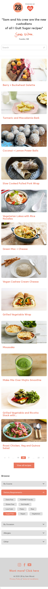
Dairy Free (9, 500)
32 (39, 458)
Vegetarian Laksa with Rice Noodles (19, 217)
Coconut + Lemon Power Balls (20, 150)
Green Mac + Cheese (15, 248)
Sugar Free (10, 514)
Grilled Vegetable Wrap (17, 314)
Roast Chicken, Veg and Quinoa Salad (21, 447)
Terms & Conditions (30, 579)
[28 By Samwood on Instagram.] (19, 566)
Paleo (22, 509)
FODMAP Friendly (26, 500)
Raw (32, 509)
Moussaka (8, 347)
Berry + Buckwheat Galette (19, 85)
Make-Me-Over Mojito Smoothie (22, 380)
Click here (32, 570)
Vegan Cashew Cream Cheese (21, 281)
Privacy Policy (15, 579)
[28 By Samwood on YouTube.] (29, 566)
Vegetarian (36, 514)
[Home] (24, 7)
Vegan (22, 514)
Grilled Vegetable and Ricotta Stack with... (21, 414)
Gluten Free (10, 504)
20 (23, 458)
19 (18, 458)
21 (28, 458)
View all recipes (24, 465)
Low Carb (9, 509)
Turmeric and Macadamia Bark (21, 117)
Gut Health (25, 504)
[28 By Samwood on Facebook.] (24, 566)
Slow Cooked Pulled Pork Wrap (21, 183)
